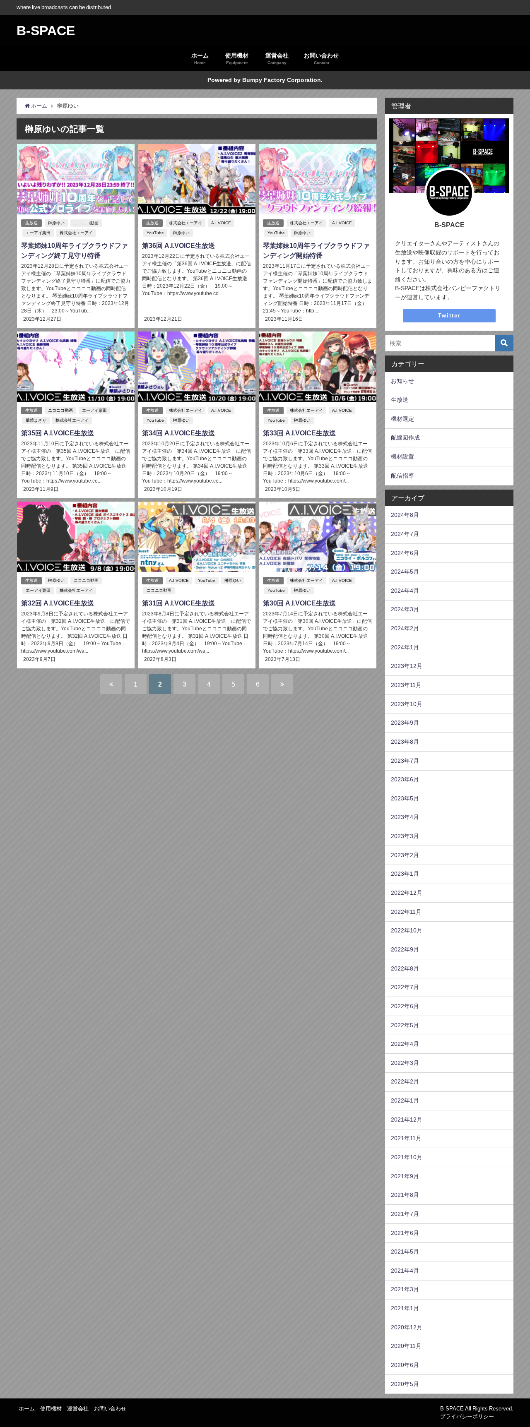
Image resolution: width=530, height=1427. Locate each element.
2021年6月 (405, 1233)
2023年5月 (405, 798)
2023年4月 (405, 817)
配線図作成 (405, 437)
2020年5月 (405, 1384)
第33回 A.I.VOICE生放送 (299, 433)
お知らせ (402, 381)
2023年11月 (406, 685)
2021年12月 (406, 1119)
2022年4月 (405, 1044)
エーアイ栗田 (38, 233)
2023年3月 (405, 836)
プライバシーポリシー (467, 1416)
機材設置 (402, 456)
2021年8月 (405, 1195)
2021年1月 (405, 1308)
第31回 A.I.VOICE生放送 (178, 603)
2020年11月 (406, 1346)
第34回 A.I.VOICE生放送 (178, 433)
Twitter (449, 315)
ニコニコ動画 (86, 223)
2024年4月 (405, 590)
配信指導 (402, 475)
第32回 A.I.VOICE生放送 (57, 603)
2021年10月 (406, 1157)
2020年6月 (405, 1365)
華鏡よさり (36, 420)
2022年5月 (405, 1025)
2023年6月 (405, 779)
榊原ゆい (56, 223)
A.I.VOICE (221, 223)
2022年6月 (405, 1006)
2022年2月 (405, 1081)
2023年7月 (405, 761)
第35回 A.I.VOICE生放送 (57, 433)
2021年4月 (405, 1270)
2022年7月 (405, 987)
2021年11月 (406, 1138)
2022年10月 (406, 930)
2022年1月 (405, 1100)
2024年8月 (405, 515)
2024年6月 (405, 553)
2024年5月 (405, 571)
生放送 (31, 223)
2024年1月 (405, 647)
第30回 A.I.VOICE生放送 (299, 603)
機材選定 (402, 419)
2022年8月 (405, 968)
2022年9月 (405, 949)
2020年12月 (406, 1327)
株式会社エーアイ (76, 233)
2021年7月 (405, 1214)
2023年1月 (405, 874)
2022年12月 (406, 893)
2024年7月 (405, 534)
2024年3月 (405, 609)
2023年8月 (405, 742)
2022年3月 (405, 1063)
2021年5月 (405, 1251)
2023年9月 (405, 723)
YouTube (155, 233)
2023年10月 (406, 704)
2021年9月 (405, 1176)
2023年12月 (406, 666)
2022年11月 (406, 912)
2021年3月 (405, 1289)
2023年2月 (405, 855)
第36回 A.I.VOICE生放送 (178, 245)
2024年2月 (405, 628)
